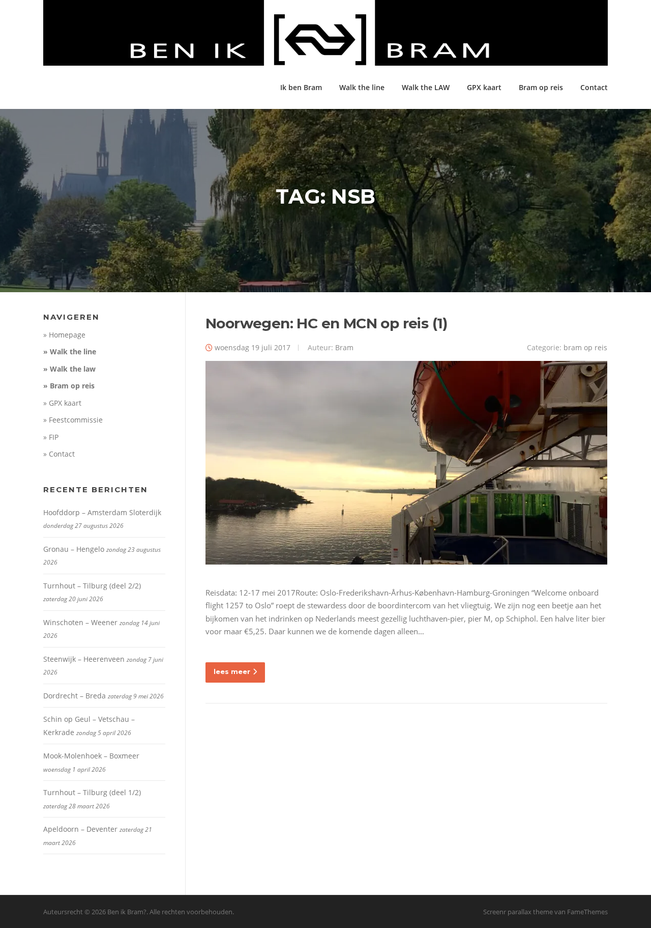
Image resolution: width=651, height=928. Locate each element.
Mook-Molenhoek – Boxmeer (91, 756)
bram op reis (585, 347)
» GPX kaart (62, 403)
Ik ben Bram (301, 87)
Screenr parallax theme (518, 911)
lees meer (232, 671)
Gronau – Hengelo (73, 549)
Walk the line (361, 87)
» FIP (50, 437)
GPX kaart (484, 87)
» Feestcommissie (73, 420)
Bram (344, 347)
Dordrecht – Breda (74, 695)
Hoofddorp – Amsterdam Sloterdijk (102, 512)
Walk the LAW (426, 87)
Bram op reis (541, 87)
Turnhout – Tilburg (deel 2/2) (92, 585)
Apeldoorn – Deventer (80, 829)
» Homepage (64, 335)
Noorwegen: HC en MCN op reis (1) (326, 323)
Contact (594, 87)
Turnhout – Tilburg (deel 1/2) (92, 792)
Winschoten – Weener (80, 622)
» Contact (59, 454)
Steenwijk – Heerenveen (84, 659)
